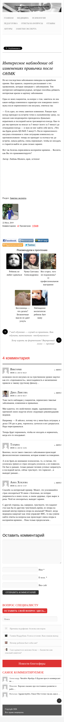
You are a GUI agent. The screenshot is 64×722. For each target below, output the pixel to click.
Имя (41, 569)
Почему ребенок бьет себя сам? (23, 642)
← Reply (58, 370)
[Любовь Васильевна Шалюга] (10, 220)
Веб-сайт (43, 585)
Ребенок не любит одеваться (14, 273)
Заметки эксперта (26, 28)
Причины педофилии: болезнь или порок (27, 628)
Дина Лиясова (18, 392)
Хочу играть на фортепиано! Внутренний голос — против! (35, 342)
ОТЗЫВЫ (50, 23)
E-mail (42, 577)
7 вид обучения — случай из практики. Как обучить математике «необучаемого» (29, 333)
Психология (39, 18)
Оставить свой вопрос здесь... (25, 610)
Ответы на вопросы (32, 23)
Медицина (23, 18)
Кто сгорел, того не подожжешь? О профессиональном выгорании (48, 278)
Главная (9, 18)
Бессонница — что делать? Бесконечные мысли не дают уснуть (23, 314)
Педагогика (11, 23)
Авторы (8, 28)
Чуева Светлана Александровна (31, 273)
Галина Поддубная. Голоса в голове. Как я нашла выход (34, 635)
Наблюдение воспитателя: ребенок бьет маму (40, 312)
